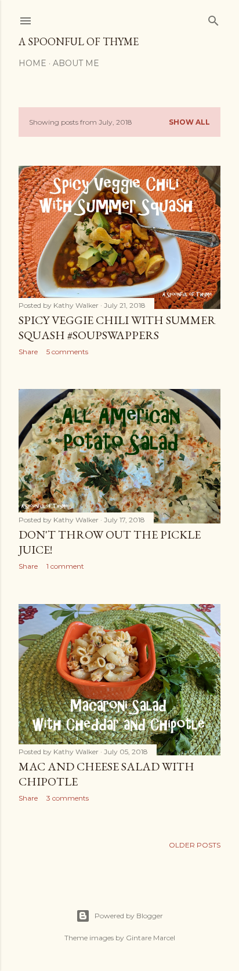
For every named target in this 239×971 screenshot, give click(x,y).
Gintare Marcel (150, 937)
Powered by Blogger (129, 915)
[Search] (213, 18)
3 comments (67, 798)
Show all (189, 122)
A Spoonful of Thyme (79, 41)
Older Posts (194, 845)
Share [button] (28, 351)
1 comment (65, 566)
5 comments (67, 351)
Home (32, 63)
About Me (76, 63)
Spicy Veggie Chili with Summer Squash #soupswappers (117, 327)
